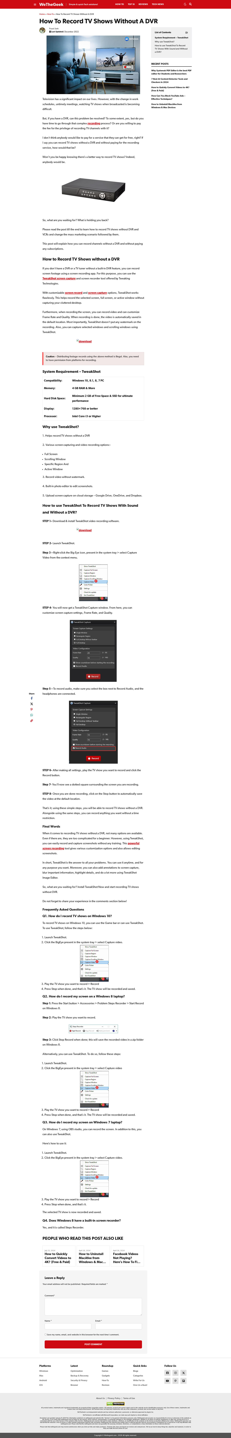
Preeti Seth (54, 29)
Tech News (158, 4)
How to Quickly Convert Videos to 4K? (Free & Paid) (58, 1258)
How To (119, 4)
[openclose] (35, 5)
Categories (138, 1376)
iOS (41, 1385)
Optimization (77, 1371)
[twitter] (32, 703)
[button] (185, 5)
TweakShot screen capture (59, 278)
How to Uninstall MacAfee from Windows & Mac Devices (166, 106)
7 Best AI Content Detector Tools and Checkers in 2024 (169, 80)
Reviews (143, 4)
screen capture (97, 293)
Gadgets (106, 1376)
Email (98, 1321)
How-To (50, 14)
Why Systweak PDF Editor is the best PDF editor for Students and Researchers (171, 72)
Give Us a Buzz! (140, 1385)
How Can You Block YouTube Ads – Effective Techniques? (168, 97)
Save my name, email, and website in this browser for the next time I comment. (83, 1335)
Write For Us (139, 1380)
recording (94, 123)
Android (43, 1380)
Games (105, 1371)
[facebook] (32, 698)
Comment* (50, 1296)
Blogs (135, 1371)
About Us (100, 1398)
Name (48, 1321)
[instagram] (175, 1373)
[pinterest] (32, 709)
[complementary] (31, 721)
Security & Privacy (79, 1380)
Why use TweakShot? (164, 42)
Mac (41, 1376)
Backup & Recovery (79, 1376)
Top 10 (131, 4)
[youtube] (167, 1381)
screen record (73, 293)
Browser (74, 1385)
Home (42, 14)
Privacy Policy (114, 1398)
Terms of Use (129, 1398)
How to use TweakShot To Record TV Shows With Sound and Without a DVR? (171, 49)
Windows (43, 1371)
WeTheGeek (51, 5)
